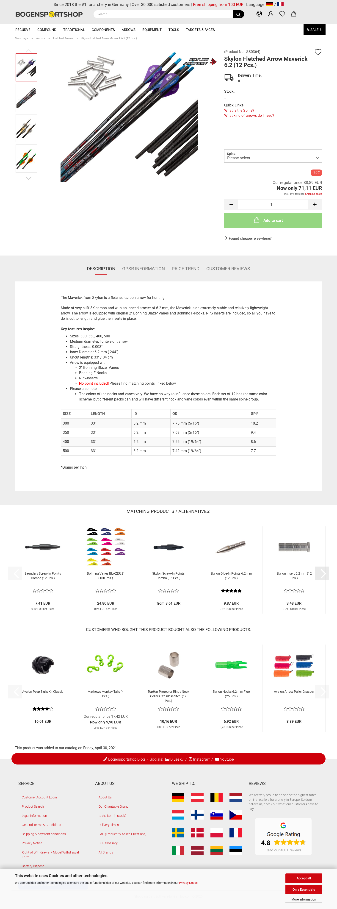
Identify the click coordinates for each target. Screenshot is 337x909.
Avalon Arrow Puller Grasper (294, 691)
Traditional (74, 30)
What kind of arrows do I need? (249, 115)
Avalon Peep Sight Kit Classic (42, 691)
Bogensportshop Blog (126, 759)
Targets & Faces (200, 30)
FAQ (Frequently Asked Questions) (122, 834)
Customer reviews (228, 268)
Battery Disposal (33, 866)
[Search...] (238, 14)
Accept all (304, 878)
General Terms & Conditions (41, 825)
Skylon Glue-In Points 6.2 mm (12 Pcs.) (231, 576)
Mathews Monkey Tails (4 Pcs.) (106, 694)
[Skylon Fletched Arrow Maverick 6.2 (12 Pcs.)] (129, 113)
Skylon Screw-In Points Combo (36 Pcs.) (168, 576)
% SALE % (314, 30)
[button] (259, 13)
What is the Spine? (239, 110)
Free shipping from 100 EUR (218, 4)
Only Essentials (304, 889)
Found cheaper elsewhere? (250, 238)
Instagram (201, 759)
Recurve (22, 30)
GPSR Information (143, 268)
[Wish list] (282, 13)
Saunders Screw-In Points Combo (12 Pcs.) (43, 576)
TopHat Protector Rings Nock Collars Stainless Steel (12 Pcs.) (168, 696)
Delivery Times (109, 825)
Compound (46, 30)
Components (103, 30)
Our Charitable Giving (114, 806)
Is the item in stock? (112, 815)
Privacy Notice (188, 882)
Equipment (152, 30)
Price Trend (185, 268)
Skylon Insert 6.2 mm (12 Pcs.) (294, 576)
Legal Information (34, 815)
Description (101, 268)
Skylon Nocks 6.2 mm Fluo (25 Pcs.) (231, 694)
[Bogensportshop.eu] (51, 14)
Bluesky (176, 759)
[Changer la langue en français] (280, 4)
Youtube (227, 759)
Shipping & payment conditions (44, 834)
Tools (173, 30)
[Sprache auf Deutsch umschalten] (269, 4)
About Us (105, 797)
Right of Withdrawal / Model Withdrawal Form (50, 855)
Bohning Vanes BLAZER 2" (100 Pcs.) (105, 576)
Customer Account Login (39, 797)
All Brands (106, 852)
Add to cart (273, 220)
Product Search (33, 806)
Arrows (128, 30)
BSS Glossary (108, 843)
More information (303, 899)
